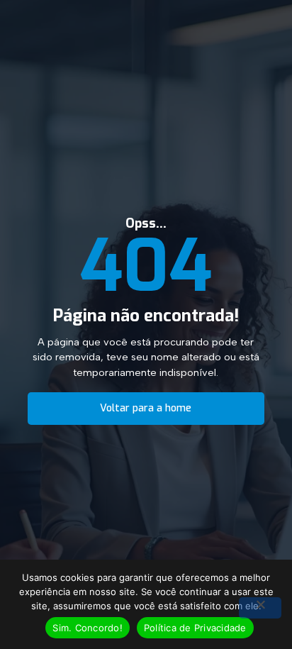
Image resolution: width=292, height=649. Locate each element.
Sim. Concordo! (87, 627)
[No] (260, 608)
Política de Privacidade (195, 627)
